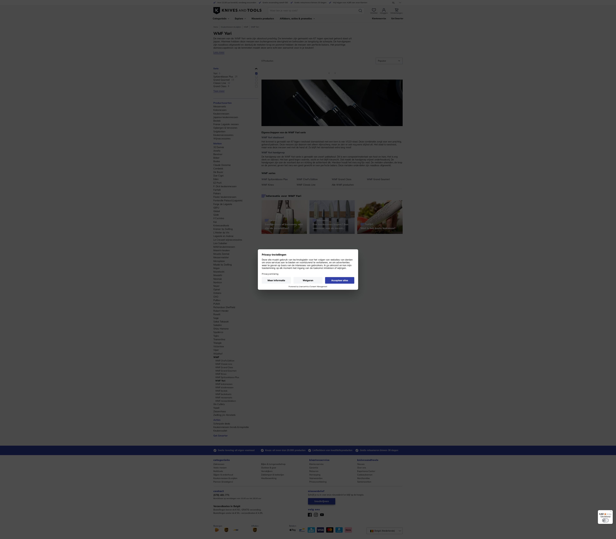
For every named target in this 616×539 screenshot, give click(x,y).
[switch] (605, 520)
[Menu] (611, 512)
